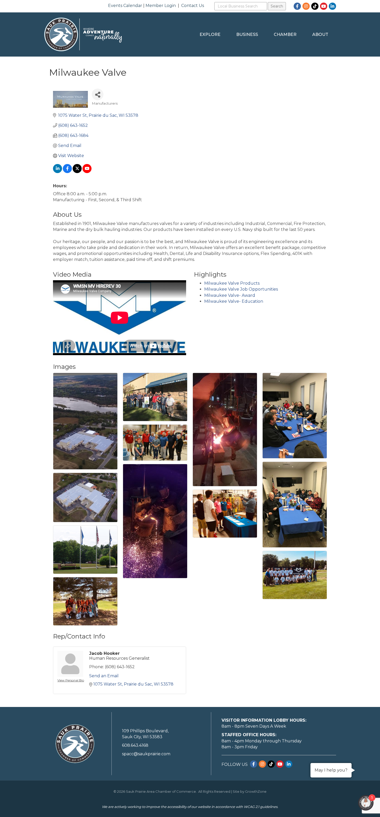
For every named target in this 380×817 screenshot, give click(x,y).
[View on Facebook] (67, 171)
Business (247, 34)
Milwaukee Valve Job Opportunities (241, 289)
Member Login (161, 5)
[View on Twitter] (77, 171)
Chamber (285, 34)
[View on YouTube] (87, 171)
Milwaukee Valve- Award (229, 295)
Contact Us (192, 5)
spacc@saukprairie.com (146, 753)
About (320, 34)
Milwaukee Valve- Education (233, 301)
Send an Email (104, 675)
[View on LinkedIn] (57, 171)
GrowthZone (256, 791)
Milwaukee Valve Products (232, 283)
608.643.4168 (135, 745)
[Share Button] (97, 94)
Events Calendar (125, 5)
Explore (210, 34)
